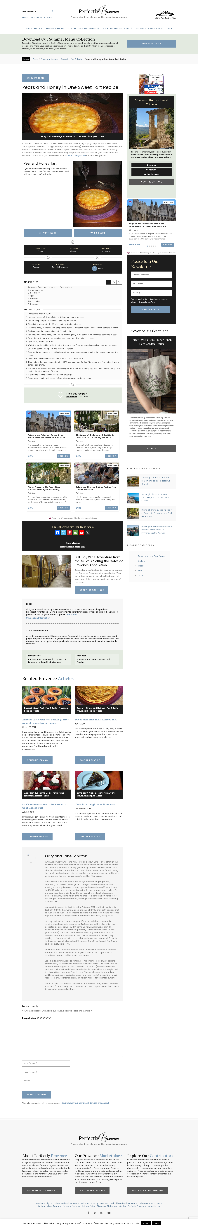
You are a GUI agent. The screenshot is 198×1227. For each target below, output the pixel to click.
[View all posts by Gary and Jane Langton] (32, 857)
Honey (63, 546)
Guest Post (38, 708)
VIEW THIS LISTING (150, 182)
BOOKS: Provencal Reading (116, 28)
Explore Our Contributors (147, 1190)
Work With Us (36, 17)
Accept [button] (146, 1223)
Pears (77, 546)
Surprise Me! (37, 78)
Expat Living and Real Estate (151, 556)
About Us (25, 17)
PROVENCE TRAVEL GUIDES (148, 28)
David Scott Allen (85, 793)
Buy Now (152, 448)
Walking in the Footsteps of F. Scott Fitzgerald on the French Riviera (155, 497)
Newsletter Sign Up (44, 1203)
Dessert (64, 59)
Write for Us (48, 17)
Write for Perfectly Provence (94, 1203)
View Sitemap (154, 1206)
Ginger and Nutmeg (95, 708)
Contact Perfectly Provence (132, 1206)
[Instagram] (63, 532)
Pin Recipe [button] (99, 233)
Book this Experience (91, 590)
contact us (71, 614)
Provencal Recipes (49, 59)
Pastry (70, 546)
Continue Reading (37, 760)
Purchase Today (151, 43)
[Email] (75, 532)
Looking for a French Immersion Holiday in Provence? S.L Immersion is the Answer (156, 529)
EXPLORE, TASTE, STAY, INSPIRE (82, 28)
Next (177, 146)
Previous (125, 146)
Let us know (71, 396)
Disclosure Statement (107, 1206)
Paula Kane (58, 793)
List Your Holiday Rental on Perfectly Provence (59, 1206)
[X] (88, 532)
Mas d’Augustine (77, 155)
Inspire (141, 565)
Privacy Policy (150, 302)
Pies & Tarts (76, 59)
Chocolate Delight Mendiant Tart (95, 804)
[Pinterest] (69, 532)
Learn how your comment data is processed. (85, 1103)
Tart (83, 546)
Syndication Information (38, 618)
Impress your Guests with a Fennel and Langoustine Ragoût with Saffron (47, 660)
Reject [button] (156, 1223)
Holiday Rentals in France (150, 1203)
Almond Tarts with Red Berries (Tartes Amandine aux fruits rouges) (45, 721)
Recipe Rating (29, 1018)
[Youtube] (81, 532)
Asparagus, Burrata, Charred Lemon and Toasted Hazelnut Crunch (155, 480)
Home (26, 59)
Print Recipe (49, 233)
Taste (35, 59)
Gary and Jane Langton (53, 136)
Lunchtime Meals (43, 793)
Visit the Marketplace (92, 1190)
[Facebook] (57, 532)
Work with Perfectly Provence (123, 1203)
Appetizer (29, 793)
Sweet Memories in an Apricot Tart (96, 719)
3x (119, 282)
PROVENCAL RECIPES (55, 28)
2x (113, 282)
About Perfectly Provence (42, 1190)
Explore (141, 561)
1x (108, 282)
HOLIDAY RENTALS (34, 28)
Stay (140, 570)
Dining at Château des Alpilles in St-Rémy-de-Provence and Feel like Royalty (156, 513)
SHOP (169, 28)
